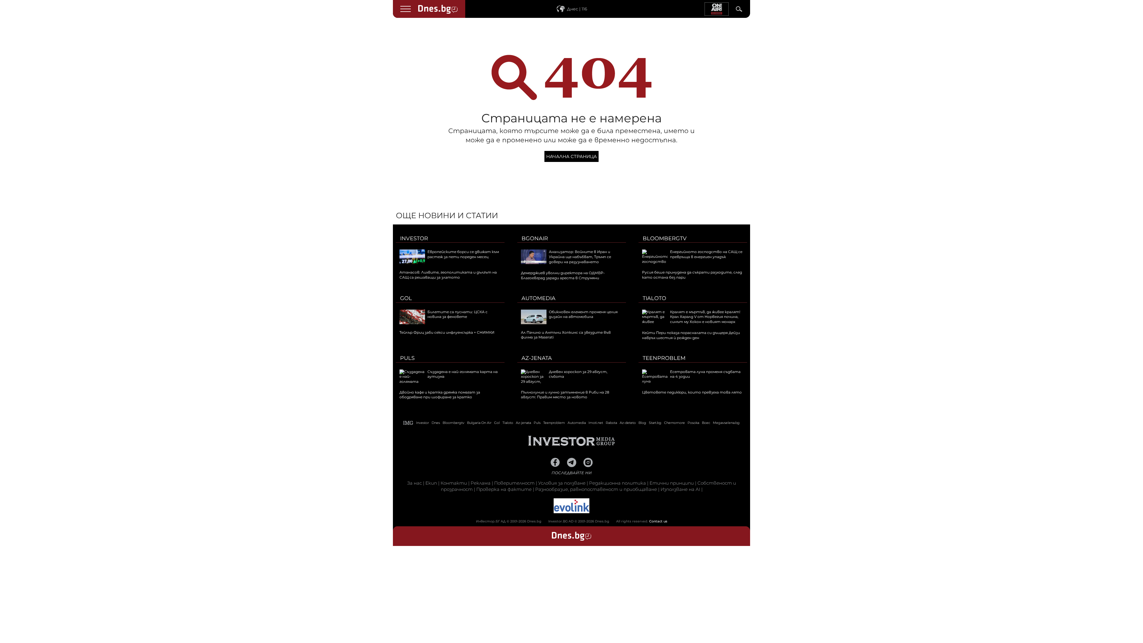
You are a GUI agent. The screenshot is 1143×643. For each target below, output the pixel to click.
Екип (431, 483)
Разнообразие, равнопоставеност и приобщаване (596, 489)
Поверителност (514, 483)
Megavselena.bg (726, 423)
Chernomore (674, 423)
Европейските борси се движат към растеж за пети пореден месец (463, 254)
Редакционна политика (617, 483)
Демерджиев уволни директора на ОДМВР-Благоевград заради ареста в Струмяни (563, 275)
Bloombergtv (665, 238)
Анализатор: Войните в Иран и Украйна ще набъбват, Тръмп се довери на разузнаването (580, 256)
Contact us (658, 521)
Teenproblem (664, 358)
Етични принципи (671, 483)
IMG (408, 423)
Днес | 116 (577, 9)
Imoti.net (595, 423)
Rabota (611, 423)
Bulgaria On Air (479, 423)
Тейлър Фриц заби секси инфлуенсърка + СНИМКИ (446, 332)
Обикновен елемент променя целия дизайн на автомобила (583, 314)
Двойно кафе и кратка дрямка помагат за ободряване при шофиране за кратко (439, 394)
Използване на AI (680, 489)
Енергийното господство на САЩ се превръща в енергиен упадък (706, 254)
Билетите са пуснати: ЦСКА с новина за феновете (457, 314)
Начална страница (571, 156)
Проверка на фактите (504, 489)
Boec (706, 423)
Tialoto (654, 298)
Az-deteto (628, 423)
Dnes (436, 423)
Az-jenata (536, 358)
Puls (407, 358)
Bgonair (534, 238)
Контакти (454, 483)
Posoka (693, 423)
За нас (414, 483)
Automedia (538, 298)
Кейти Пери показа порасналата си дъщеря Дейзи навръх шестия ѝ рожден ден (691, 335)
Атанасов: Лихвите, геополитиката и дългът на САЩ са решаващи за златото (448, 275)
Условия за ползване (561, 483)
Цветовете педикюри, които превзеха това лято (692, 392)
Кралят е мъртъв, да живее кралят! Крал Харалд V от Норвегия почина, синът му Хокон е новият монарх (705, 317)
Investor (414, 238)
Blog (642, 423)
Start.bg (655, 423)
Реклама (481, 483)
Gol (406, 298)
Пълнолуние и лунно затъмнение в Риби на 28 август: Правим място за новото (565, 394)
